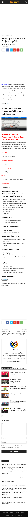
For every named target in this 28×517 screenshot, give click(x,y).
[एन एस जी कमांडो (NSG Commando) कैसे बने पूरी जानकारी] (5, 381)
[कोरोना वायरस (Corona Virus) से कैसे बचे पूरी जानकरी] (5, 403)
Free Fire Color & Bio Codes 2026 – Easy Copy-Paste (14, 477)
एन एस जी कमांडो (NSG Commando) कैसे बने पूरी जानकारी (16, 381)
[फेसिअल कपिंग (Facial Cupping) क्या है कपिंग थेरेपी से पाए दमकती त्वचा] (5, 388)
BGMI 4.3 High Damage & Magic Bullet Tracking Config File (13, 493)
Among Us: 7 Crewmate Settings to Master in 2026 (14, 485)
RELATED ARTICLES (7, 368)
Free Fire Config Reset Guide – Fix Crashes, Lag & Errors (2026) (13, 503)
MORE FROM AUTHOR (18, 368)
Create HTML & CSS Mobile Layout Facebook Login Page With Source (20, 333)
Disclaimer (23, 512)
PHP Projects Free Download (18, 394)
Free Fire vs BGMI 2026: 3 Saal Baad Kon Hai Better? (14, 464)
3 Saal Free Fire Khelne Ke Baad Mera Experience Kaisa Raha (13, 472)
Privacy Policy (5, 512)
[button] (26, 2)
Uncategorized (8, 35)
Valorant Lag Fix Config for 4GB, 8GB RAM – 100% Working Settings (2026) (14, 489)
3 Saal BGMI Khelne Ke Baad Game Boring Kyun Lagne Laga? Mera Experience (13, 468)
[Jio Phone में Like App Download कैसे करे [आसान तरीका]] (5, 410)
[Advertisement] (14, 19)
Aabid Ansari (5, 46)
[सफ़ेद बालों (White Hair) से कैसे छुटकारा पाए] (5, 374)
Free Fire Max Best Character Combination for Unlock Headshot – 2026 (13, 480)
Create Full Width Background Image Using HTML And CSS (7, 333)
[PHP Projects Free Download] (5, 395)
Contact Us (12, 512)
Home (2, 35)
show (8, 103)
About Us (17, 512)
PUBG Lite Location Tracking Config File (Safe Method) (12, 498)
